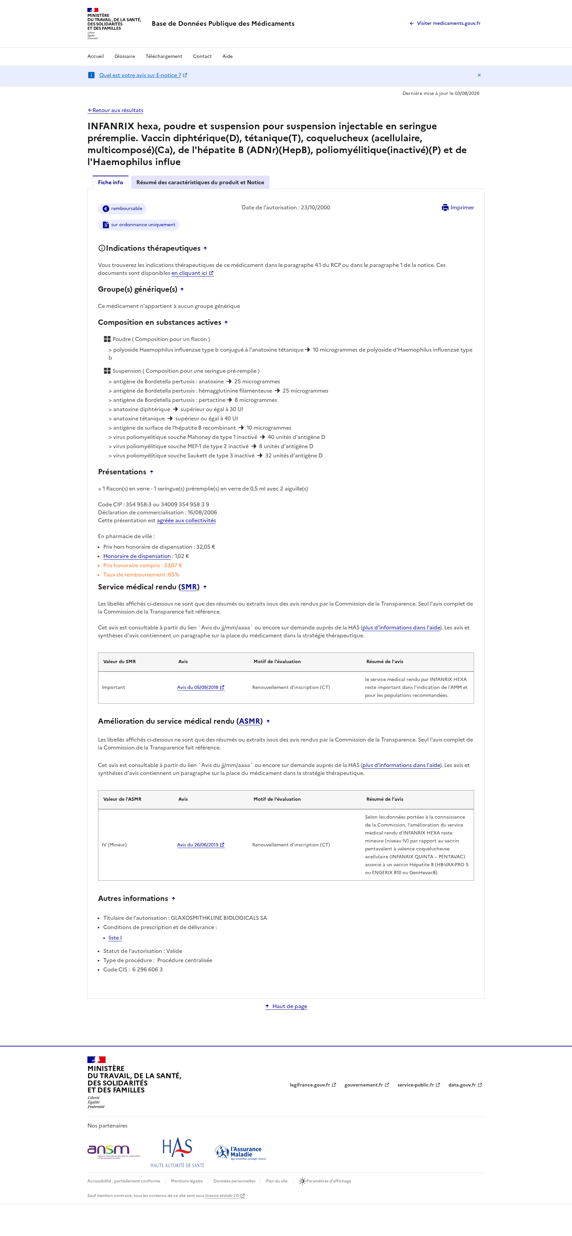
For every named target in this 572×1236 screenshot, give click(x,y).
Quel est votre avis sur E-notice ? (140, 75)
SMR (189, 587)
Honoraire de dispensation (137, 556)
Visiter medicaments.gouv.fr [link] (449, 23)
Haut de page (289, 1006)
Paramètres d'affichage (329, 1181)
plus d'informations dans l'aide (401, 627)
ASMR (249, 721)
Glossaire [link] (125, 56)
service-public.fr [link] (416, 1085)
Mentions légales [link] (187, 1181)
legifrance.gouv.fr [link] (310, 1085)
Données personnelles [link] (234, 1181)
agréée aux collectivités (186, 520)
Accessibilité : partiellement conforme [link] (123, 1181)
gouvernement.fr (364, 1085)
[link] (223, 23)
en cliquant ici (189, 273)
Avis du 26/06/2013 (197, 844)
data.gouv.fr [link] (462, 1085)
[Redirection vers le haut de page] (207, 248)
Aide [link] (227, 56)
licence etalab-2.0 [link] (222, 1196)
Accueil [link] (95, 56)
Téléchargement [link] (164, 56)
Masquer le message (479, 75)
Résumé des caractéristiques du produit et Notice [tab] (200, 182)
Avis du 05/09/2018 (197, 687)
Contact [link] (202, 56)
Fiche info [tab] (110, 182)
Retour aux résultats (118, 110)
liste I (115, 938)
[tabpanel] (286, 593)
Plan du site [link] (277, 1181)
